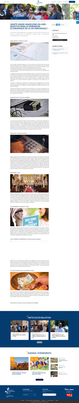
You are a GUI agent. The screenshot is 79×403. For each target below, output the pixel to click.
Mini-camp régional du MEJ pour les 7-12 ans (39, 367)
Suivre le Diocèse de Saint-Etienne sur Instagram (77, 18)
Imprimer (62, 24)
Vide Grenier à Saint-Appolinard (59, 367)
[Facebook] (57, 25)
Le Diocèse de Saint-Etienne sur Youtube (71, 392)
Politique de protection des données (32, 400)
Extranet (22, 400)
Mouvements (65, 1)
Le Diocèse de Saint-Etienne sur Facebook (67, 392)
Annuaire (59, 1)
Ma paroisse (53, 1)
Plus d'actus (39, 342)
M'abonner (25, 394)
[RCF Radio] (69, 395)
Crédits (56, 400)
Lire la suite (20, 330)
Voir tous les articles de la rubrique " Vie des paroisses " (60, 53)
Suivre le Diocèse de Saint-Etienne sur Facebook (77, 15)
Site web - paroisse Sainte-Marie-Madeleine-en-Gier (59, 50)
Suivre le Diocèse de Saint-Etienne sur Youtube (77, 22)
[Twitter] (59, 25)
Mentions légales (50, 400)
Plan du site (43, 400)
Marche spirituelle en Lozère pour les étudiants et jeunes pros (59, 360)
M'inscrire (45, 394)
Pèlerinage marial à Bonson (59, 374)
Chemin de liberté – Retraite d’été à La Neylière (19, 367)
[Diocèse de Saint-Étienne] (39, 2)
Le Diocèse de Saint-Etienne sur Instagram (69, 392)
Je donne (72, 1)
